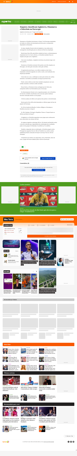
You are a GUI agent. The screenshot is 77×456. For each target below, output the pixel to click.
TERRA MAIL (54, 1)
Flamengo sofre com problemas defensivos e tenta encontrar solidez (14, 397)
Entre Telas (47, 364)
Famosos (9, 364)
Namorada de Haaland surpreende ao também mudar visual (47, 389)
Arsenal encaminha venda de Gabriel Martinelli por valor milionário (10, 389)
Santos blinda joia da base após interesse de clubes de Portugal (32, 397)
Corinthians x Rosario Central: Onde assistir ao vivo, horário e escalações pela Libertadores (11, 420)
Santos (29, 394)
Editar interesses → (70, 224)
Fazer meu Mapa (11, 245)
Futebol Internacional (7, 385)
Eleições (46, 347)
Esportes (25, 153)
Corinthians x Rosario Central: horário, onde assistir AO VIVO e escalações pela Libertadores (47, 420)
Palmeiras (47, 426)
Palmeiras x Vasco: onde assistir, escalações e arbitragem (51, 428)
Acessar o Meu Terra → (19, 219)
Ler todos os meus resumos (50, 236)
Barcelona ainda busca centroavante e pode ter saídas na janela (51, 397)
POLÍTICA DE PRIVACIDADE (49, 441)
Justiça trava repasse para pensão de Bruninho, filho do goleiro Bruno (14, 429)
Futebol (4, 417)
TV (8, 347)
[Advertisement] (65, 397)
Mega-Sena (28, 347)
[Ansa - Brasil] (22, 147)
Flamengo (11, 394)
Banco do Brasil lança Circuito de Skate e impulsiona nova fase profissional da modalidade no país (32, 429)
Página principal (9, 1)
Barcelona (48, 394)
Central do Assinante (62, 1)
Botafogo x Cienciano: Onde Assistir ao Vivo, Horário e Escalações (28, 420)
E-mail (69, 1)
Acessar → (17, 250)
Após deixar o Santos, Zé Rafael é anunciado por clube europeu (29, 388)
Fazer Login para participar (38, 170)
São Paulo (22, 208)
